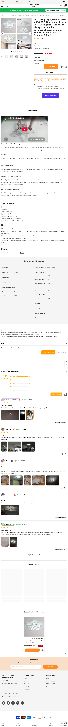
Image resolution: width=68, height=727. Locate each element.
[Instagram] (8, 703)
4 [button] (17, 51)
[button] (2, 33)
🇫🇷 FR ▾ (64, 1)
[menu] (2, 6)
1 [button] (11, 51)
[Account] (61, 6)
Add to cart (51, 66)
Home (2, 15)
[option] (8, 33)
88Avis (5, 381)
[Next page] (41, 555)
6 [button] (21, 51)
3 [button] (15, 51)
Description (32, 110)
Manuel (22, 253)
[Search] (7, 6)
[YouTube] (17, 703)
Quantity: (36, 63)
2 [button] (13, 51)
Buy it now (50, 72)
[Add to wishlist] (42, 650)
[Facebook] (3, 703)
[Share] (65, 67)
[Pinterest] (13, 703)
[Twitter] (22, 703)
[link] (62, 67)
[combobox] (61, 352)
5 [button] (19, 51)
